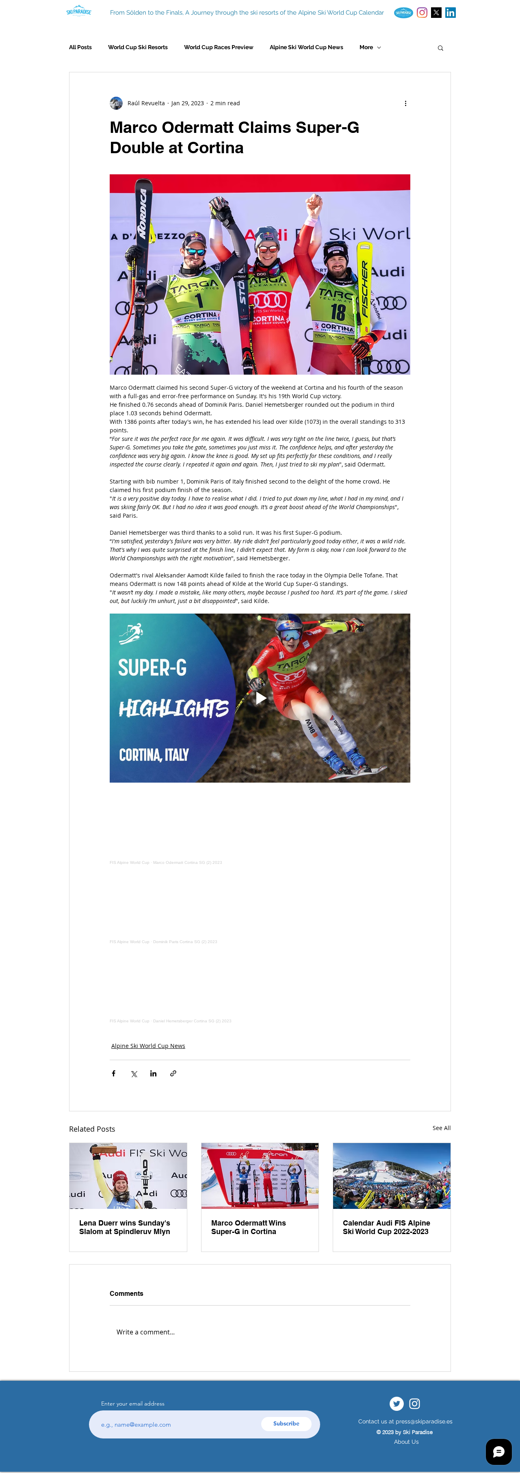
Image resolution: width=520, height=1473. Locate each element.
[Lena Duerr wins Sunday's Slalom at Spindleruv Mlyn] (128, 1176)
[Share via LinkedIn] (153, 1073)
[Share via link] (173, 1073)
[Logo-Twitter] (436, 12)
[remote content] (260, 828)
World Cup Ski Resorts (138, 47)
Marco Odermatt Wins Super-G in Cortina (248, 1227)
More (366, 47)
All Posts (80, 47)
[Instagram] (422, 12)
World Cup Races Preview (219, 47)
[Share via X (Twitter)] (133, 1073)
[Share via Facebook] (113, 1073)
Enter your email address (133, 1403)
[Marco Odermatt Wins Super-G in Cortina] (260, 1176)
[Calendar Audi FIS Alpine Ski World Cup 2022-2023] (392, 1176)
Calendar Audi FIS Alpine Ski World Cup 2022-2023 (386, 1227)
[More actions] (405, 103)
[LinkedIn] (450, 12)
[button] (440, 47)
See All (442, 1128)
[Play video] (260, 698)
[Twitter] (397, 1404)
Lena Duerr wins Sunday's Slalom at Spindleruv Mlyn (124, 1227)
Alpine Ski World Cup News (306, 47)
